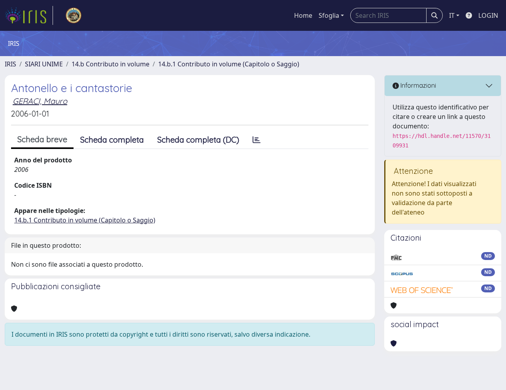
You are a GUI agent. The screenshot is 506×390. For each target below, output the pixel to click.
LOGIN (488, 15)
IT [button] (452, 15)
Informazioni (417, 85)
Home (303, 15)
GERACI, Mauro (40, 101)
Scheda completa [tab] (112, 140)
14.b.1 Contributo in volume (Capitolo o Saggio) (228, 64)
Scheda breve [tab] (42, 139)
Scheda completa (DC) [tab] (198, 140)
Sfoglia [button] (329, 15)
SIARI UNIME (44, 64)
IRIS (10, 64)
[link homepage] (29, 15)
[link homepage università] (73, 15)
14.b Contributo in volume (110, 64)
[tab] (256, 140)
